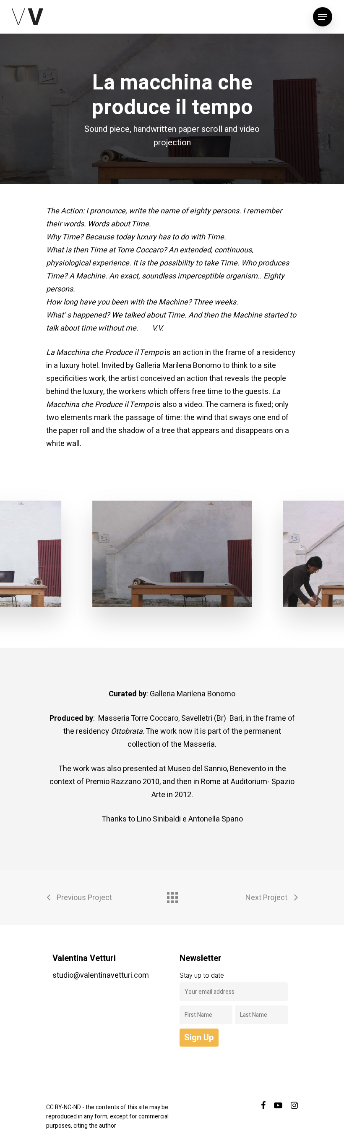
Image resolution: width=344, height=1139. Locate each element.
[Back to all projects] (172, 895)
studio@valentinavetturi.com (100, 975)
